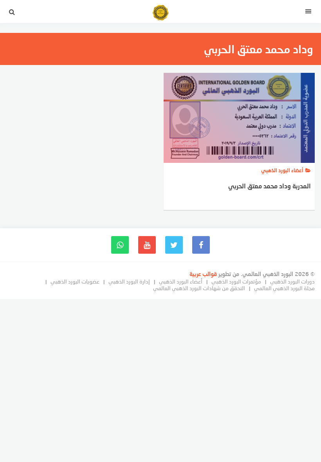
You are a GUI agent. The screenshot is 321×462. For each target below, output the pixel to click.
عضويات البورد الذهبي (74, 281)
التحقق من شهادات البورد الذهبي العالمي (199, 288)
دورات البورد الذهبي (292, 281)
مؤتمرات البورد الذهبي (236, 281)
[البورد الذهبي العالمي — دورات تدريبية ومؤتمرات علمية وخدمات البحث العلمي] (160, 13)
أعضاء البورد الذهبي (180, 281)
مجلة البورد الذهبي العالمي (284, 288)
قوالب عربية (203, 274)
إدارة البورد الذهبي (129, 281)
